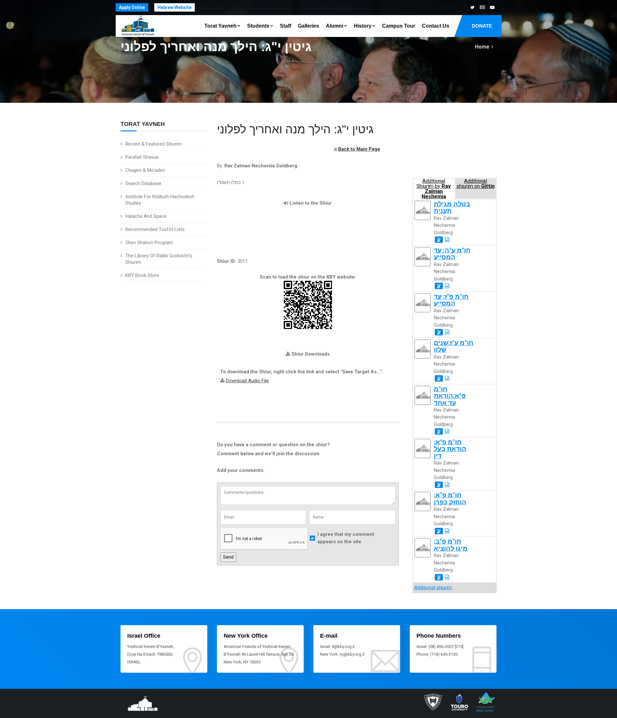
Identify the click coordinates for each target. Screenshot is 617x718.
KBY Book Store (142, 275)
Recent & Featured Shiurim (153, 144)
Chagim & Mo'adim (145, 170)
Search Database (143, 183)
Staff (285, 26)
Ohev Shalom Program (149, 242)
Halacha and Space (145, 216)
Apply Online (132, 7)
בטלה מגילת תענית (452, 207)
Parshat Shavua (141, 157)
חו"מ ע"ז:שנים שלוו (453, 346)
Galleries (308, 26)
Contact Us (435, 26)
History (362, 26)
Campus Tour (398, 26)
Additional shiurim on (475, 183)
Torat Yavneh (220, 26)
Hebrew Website (174, 7)
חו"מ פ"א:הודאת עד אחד (450, 396)
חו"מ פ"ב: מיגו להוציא (451, 545)
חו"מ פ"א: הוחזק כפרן (450, 499)
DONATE (482, 26)
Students (258, 26)
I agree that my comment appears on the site (345, 538)
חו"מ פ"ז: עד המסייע (451, 300)
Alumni (334, 26)
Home (482, 47)
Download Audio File (247, 381)
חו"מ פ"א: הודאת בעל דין (450, 449)
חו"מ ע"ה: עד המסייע (452, 254)
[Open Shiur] (447, 240)
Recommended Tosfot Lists (155, 229)
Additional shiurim (433, 587)
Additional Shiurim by (433, 188)
